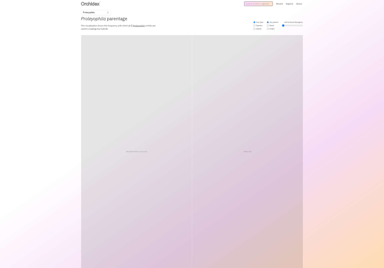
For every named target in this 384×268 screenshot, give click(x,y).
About (299, 3)
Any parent (274, 22)
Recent (279, 3)
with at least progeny (293, 22)
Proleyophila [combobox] (89, 12)
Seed (272, 25)
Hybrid (258, 29)
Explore (289, 3)
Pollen (272, 29)
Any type (259, 22)
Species (259, 25)
